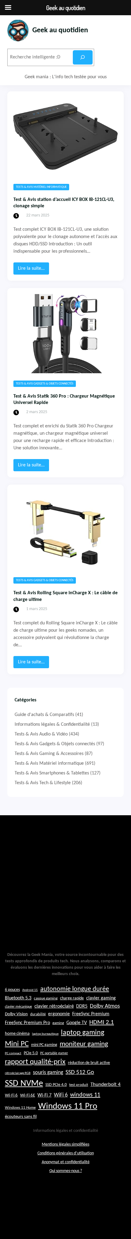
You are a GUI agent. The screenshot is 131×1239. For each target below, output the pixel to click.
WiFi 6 (61, 1095)
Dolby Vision (16, 1014)
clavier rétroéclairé (54, 1006)
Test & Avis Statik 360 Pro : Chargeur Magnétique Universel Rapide (64, 399)
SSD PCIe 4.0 (56, 1085)
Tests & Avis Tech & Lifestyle (43, 783)
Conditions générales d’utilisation (65, 1153)
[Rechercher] (83, 57)
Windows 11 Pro (67, 1106)
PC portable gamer (54, 1053)
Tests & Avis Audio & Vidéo (41, 734)
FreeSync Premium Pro (27, 1022)
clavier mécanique (18, 1007)
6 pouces (12, 990)
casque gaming (46, 998)
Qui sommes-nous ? (65, 1171)
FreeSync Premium (90, 1014)
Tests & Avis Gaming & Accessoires (49, 753)
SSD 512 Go (80, 1072)
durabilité (38, 1014)
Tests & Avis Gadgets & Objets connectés (44, 383)
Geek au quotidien (60, 30)
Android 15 (30, 990)
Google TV (76, 1022)
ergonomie (59, 1014)
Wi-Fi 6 (11, 1095)
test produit (78, 1085)
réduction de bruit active (89, 1063)
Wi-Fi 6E (27, 1095)
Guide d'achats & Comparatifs (44, 714)
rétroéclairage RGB (17, 1073)
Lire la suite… (33, 270)
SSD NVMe (24, 1083)
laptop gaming (82, 1033)
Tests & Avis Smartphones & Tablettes (52, 773)
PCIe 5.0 (31, 1053)
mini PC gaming (44, 1045)
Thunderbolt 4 (105, 1084)
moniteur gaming (84, 1044)
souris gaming (48, 1073)
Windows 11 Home (20, 1108)
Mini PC (17, 1044)
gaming (58, 1023)
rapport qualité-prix (35, 1062)
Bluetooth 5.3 (18, 998)
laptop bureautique (45, 1034)
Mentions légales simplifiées (65, 1144)
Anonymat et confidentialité (66, 1162)
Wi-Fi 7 (44, 1095)
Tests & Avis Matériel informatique (41, 187)
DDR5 (81, 1006)
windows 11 (85, 1095)
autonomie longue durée (74, 989)
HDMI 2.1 (101, 1023)
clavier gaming (101, 998)
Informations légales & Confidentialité (52, 724)
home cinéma (17, 1033)
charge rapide (72, 998)
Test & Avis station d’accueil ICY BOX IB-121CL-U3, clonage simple (63, 203)
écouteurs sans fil (21, 1116)
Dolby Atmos (105, 1006)
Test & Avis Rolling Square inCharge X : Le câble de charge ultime (65, 596)
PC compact (13, 1053)
